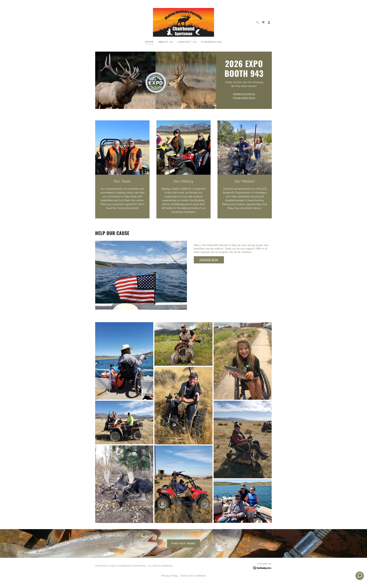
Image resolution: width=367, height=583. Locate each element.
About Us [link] (165, 41)
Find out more (184, 543)
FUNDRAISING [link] (211, 41)
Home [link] (149, 41)
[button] (269, 22)
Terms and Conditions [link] (193, 575)
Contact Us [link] (187, 41)
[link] (183, 22)
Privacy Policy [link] (169, 575)
